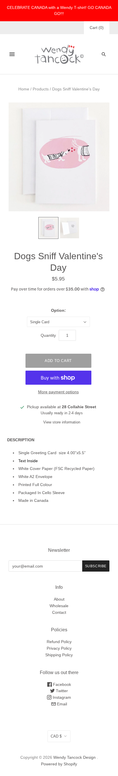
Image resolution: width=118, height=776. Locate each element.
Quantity (48, 335)
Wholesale (59, 605)
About (59, 599)
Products (41, 89)
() (97, 27)
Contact (59, 612)
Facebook (61, 684)
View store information (61, 422)
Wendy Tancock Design (74, 757)
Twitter (61, 690)
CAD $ (56, 736)
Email (61, 704)
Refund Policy (59, 641)
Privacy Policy (59, 648)
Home (23, 89)
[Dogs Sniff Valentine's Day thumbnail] (48, 228)
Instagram (61, 697)
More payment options (58, 392)
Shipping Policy (59, 655)
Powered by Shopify (59, 764)
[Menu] (12, 54)
